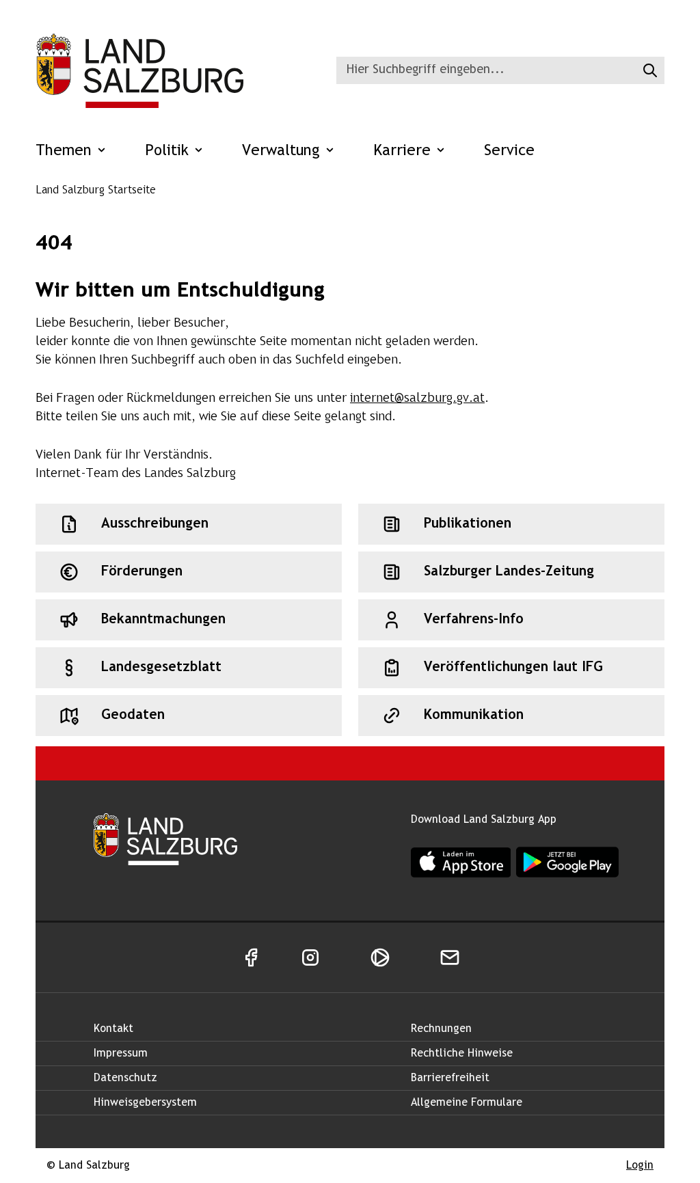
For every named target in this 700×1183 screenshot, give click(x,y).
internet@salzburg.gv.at (417, 399)
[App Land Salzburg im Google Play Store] (567, 863)
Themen (66, 151)
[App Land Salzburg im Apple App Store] (461, 862)
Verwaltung (283, 151)
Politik (169, 151)
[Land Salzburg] (139, 70)
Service (509, 151)
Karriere (404, 151)
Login (640, 1165)
